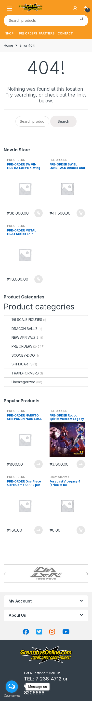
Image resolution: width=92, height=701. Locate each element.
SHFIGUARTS (22, 364)
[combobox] (39, 20)
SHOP (9, 33)
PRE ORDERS (28, 33)
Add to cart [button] (38, 213)
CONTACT (65, 33)
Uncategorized (23, 382)
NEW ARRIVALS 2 (25, 337)
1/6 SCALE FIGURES (27, 320)
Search (81, 20)
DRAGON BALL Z (25, 329)
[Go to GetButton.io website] (12, 696)
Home (8, 45)
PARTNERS (46, 33)
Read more (38, 464)
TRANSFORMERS (25, 373)
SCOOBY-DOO (23, 355)
